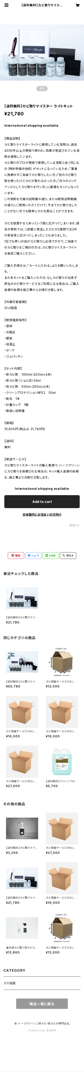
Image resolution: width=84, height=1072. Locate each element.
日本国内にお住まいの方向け (42, 514)
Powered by (37, 1030)
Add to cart (42, 501)
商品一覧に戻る (42, 1004)
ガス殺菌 (9, 983)
